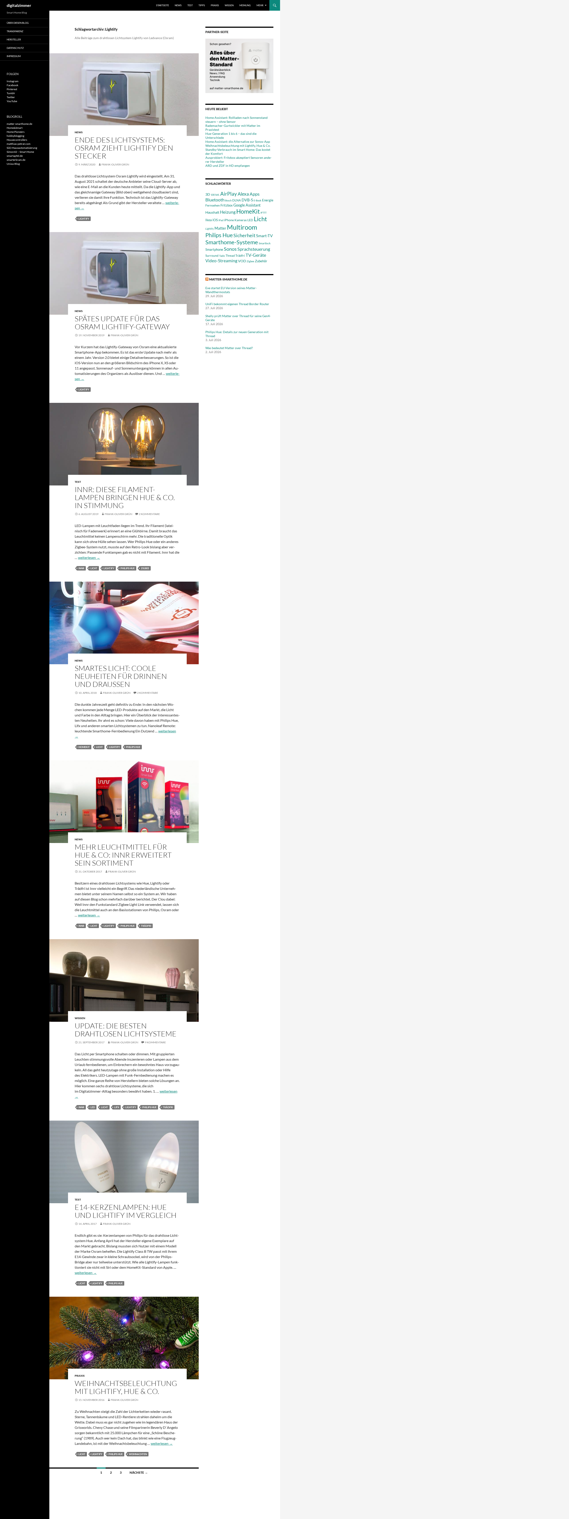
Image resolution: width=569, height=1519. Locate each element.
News (178, 5)
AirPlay (228, 194)
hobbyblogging (15, 135)
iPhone (229, 220)
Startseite (162, 5)
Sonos (230, 249)
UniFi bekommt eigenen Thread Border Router (237, 304)
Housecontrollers (17, 139)
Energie (267, 200)
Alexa (243, 194)
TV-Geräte (256, 255)
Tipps (201, 5)
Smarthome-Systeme (231, 242)
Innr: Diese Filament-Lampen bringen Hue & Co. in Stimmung (125, 497)
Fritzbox (226, 205)
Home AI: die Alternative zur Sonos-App (237, 141)
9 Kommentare (155, 1042)
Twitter (11, 97)
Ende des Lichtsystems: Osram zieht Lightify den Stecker (124, 147)
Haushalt (212, 212)
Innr (81, 568)
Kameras (240, 220)
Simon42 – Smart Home (20, 151)
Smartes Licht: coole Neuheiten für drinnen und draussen (121, 676)
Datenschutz (15, 47)
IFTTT (263, 212)
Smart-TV (264, 235)
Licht (93, 568)
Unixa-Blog (13, 163)
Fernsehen (212, 205)
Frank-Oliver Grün (115, 164)
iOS (215, 220)
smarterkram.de (16, 159)
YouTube (12, 101)
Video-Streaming (221, 260)
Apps (255, 194)
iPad (220, 220)
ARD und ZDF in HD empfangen (227, 165)
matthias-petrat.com (18, 143)
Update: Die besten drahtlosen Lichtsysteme (125, 1029)
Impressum (14, 56)
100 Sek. (215, 194)
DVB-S (247, 200)
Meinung (245, 5)
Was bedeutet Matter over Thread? (229, 348)
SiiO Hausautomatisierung (22, 147)
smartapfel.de (15, 155)
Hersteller (14, 39)
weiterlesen (89, 557)
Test (190, 5)
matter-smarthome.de (228, 279)
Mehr (259, 5)
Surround (211, 255)
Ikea (208, 220)
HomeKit (84, 747)
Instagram (12, 81)
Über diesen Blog (18, 22)
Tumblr (11, 93)
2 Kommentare (149, 514)
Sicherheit (244, 235)
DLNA (236, 200)
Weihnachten (138, 1454)
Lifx (116, 1107)
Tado (222, 255)
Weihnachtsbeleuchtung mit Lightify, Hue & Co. (126, 1387)
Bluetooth (214, 199)
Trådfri (146, 925)
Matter (220, 228)
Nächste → (139, 1472)
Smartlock (264, 243)
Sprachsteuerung (253, 249)
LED (92, 1107)
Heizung (228, 212)
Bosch (228, 200)
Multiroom (242, 227)
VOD (242, 261)
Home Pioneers (15, 131)
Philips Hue (127, 568)
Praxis (215, 5)
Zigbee (145, 568)
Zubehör (261, 261)
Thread (230, 255)
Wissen (229, 5)
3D (207, 194)
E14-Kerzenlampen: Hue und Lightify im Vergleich (125, 1211)
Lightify (83, 218)
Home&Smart (14, 127)
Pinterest (12, 89)
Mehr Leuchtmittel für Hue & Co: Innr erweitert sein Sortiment (123, 854)
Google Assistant (246, 205)
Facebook (12, 85)
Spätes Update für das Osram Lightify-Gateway (122, 322)
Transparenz (15, 31)
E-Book (257, 200)
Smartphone (214, 249)
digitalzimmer (19, 5)
